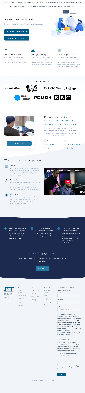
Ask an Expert (41, 268)
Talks (45, 295)
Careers (20, 305)
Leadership (21, 299)
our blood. (65, 117)
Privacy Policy (8, 302)
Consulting (34, 293)
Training (33, 300)
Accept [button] (65, 12)
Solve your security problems (15, 31)
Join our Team (19, 143)
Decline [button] (72, 12)
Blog (45, 299)
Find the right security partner (15, 38)
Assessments (35, 290)
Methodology (22, 295)
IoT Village (34, 296)
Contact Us (7, 297)
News (19, 302)
